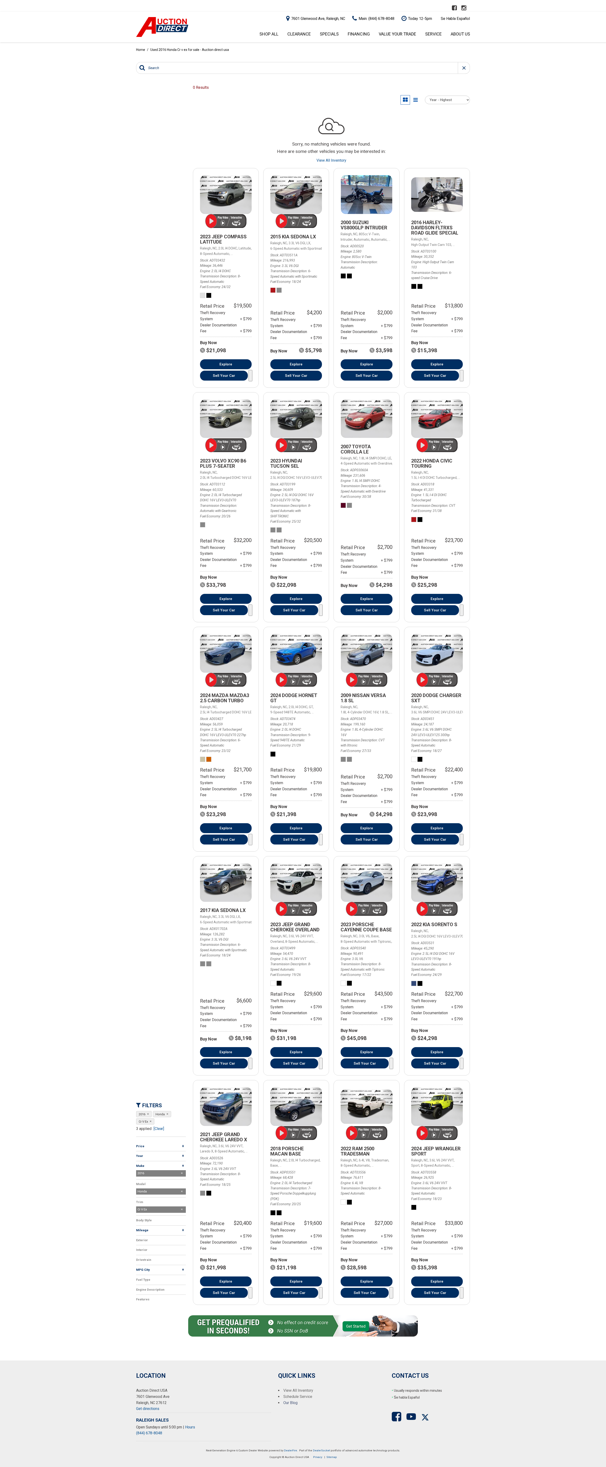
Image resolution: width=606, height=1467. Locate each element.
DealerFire (290, 1450)
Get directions (147, 1408)
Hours (190, 1427)
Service (433, 33)
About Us (460, 33)
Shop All (268, 33)
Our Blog (290, 1402)
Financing (359, 33)
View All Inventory (331, 160)
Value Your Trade (397, 33)
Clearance (299, 33)
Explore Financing (250, 375)
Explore (225, 364)
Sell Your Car (224, 375)
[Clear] (159, 1128)
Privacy (317, 1457)
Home (141, 50)
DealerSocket (321, 1450)
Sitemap (331, 1457)
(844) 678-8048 (149, 1433)
